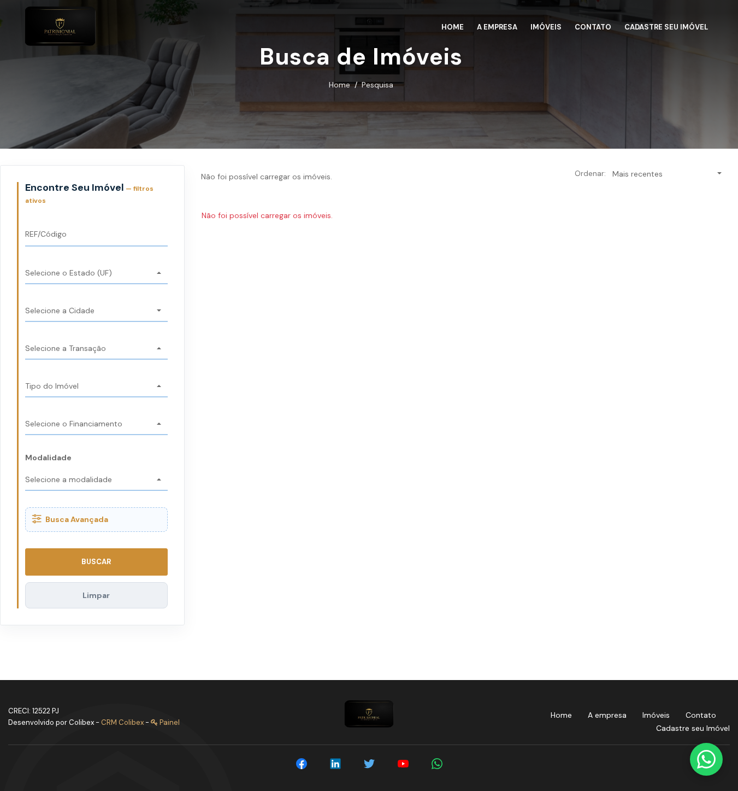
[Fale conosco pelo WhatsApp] (706, 759)
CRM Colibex (122, 722)
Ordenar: (590, 173)
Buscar (96, 561)
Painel (169, 722)
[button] (96, 273)
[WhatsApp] (437, 764)
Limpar (96, 595)
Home (339, 85)
